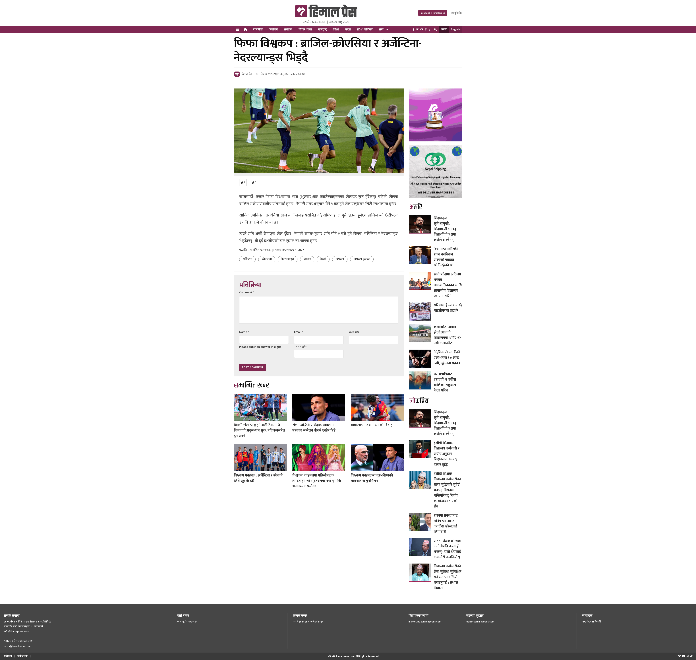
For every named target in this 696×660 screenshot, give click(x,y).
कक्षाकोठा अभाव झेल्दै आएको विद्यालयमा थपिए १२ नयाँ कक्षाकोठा (447, 335)
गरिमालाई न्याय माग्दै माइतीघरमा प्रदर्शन (448, 308)
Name (244, 332)
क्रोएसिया (267, 259)
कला (348, 29)
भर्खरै (444, 29)
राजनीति (258, 29)
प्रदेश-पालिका (365, 29)
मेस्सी (323, 259)
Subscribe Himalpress (432, 13)
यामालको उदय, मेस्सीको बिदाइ (371, 425)
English (455, 29)
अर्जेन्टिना (247, 259)
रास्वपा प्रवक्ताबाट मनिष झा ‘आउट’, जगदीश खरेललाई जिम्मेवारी (446, 523)
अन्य (381, 29)
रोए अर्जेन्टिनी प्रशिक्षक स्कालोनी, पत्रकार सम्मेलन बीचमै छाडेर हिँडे (313, 428)
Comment (246, 292)
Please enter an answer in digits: (260, 347)
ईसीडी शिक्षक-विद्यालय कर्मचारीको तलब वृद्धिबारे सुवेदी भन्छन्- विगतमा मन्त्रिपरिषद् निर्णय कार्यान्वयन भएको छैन (447, 490)
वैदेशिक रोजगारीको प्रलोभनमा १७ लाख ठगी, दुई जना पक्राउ (447, 357)
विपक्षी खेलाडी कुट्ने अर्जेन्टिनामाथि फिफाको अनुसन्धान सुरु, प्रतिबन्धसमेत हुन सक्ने (259, 430)
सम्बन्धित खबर (251, 385)
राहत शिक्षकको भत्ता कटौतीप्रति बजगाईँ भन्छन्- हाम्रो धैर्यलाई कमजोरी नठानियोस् (447, 549)
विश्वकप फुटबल (362, 259)
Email (298, 332)
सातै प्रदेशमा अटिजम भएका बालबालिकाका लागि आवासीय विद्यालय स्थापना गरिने (448, 285)
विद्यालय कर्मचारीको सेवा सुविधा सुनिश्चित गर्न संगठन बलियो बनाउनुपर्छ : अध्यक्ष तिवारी (447, 577)
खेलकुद (322, 29)
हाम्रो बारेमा (22, 656)
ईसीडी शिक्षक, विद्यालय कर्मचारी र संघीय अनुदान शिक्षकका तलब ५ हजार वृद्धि (446, 454)
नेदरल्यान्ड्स (287, 259)
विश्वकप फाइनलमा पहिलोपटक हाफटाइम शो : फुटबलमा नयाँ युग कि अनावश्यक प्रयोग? (316, 480)
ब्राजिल (307, 259)
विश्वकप (340, 259)
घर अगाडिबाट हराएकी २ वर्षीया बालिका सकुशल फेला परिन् (445, 382)
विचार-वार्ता (305, 29)
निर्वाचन (273, 29)
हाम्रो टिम (8, 656)
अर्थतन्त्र (288, 29)
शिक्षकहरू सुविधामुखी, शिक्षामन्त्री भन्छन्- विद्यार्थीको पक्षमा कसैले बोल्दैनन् (445, 229)
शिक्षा (336, 29)
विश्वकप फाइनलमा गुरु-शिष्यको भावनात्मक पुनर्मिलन (372, 478)
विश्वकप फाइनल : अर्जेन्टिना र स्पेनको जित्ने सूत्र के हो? (258, 478)
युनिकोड (458, 13)
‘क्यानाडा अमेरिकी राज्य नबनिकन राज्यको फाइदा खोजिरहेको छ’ (446, 257)
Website (354, 332)
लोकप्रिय (418, 401)
